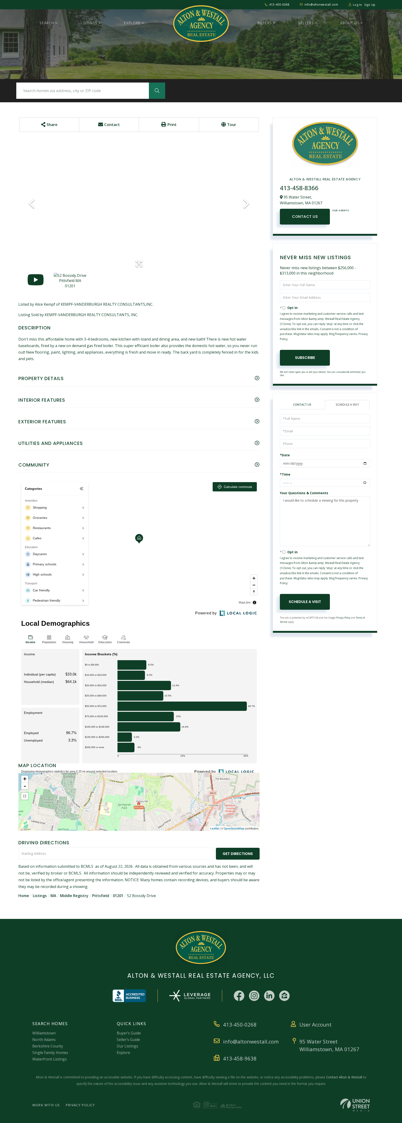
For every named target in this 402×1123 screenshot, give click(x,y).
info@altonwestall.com (321, 5)
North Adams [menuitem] (44, 1039)
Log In (357, 5)
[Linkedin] (269, 995)
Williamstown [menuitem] (44, 1033)
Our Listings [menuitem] (127, 1046)
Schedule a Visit (347, 405)
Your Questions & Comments (304, 493)
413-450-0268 (279, 5)
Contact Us (305, 216)
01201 (118, 895)
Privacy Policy (343, 617)
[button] (157, 91)
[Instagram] (254, 995)
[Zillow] (284, 995)
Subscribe (305, 357)
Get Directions (238, 853)
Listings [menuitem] (89, 23)
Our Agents (340, 210)
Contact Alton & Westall (344, 1077)
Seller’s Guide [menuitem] (128, 1039)
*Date (285, 455)
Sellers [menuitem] (306, 23)
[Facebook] (239, 995)
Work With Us (46, 1105)
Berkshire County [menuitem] (47, 1046)
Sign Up (369, 5)
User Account (315, 1024)
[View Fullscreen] (24, 796)
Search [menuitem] (47, 23)
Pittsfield (100, 895)
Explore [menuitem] (132, 23)
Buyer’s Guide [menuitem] (129, 1033)
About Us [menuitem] (350, 23)
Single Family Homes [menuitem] (50, 1052)
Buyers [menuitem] (265, 23)
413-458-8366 (299, 188)
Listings (40, 895)
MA (53, 895)
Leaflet (214, 828)
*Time (285, 474)
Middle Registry (74, 895)
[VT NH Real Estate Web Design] (355, 1105)
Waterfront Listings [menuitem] (49, 1059)
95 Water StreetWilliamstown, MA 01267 (329, 1045)
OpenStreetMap (234, 828)
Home (23, 895)
